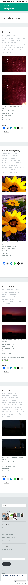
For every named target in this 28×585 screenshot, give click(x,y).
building (5, 299)
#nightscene (6, 40)
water (22, 51)
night (18, 47)
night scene (16, 49)
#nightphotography (18, 38)
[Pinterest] (7, 549)
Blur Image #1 (8, 286)
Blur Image (7, 32)
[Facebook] (5, 549)
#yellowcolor (15, 160)
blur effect (20, 44)
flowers (15, 171)
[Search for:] (14, 505)
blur (14, 44)
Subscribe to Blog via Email (13, 556)
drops (12, 45)
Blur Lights (7, 391)
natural (5, 172)
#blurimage (6, 38)
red (12, 51)
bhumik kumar (7, 42)
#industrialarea (8, 399)
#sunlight (5, 160)
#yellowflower (7, 162)
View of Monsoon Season (9, 537)
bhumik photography (9, 298)
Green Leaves (6, 528)
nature (10, 172)
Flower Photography (11, 151)
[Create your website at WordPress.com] (14, 1)
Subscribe (6, 564)
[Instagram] (3, 549)
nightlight (6, 51)
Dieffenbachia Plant (7, 534)
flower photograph (9, 169)
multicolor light (8, 413)
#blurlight (15, 397)
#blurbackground (8, 157)
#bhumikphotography (10, 37)
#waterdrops (16, 40)
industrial (10, 409)
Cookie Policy (7, 579)
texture (16, 51)
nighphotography (8, 47)
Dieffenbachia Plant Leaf (9, 531)
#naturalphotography (10, 158)
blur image (6, 45)
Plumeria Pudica (6, 540)
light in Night (11, 411)
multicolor (21, 411)
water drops (6, 52)
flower (22, 167)
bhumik (14, 404)
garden (21, 171)
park (15, 172)
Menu (23, 7)
